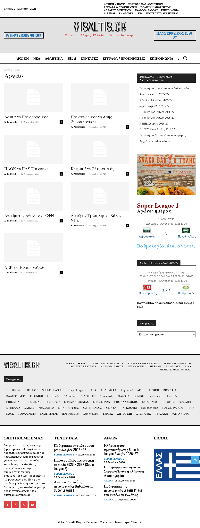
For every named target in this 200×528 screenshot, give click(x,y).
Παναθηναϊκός (187, 236)
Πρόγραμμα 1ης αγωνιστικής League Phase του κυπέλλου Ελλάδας (123, 490)
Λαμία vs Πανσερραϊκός (26, 116)
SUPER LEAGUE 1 (64, 454)
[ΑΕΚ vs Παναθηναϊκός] (33, 247)
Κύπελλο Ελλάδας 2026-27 (155, 100)
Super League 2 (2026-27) (154, 106)
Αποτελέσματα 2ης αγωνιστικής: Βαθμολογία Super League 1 (73, 486)
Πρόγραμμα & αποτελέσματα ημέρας (162, 135)
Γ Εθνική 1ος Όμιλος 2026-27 (156, 112)
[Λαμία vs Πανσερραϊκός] (33, 97)
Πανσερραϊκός (148, 293)
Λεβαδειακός (147, 236)
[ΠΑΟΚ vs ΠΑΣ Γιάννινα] (33, 149)
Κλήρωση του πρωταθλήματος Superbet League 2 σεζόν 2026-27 (123, 449)
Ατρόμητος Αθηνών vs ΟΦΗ (29, 215)
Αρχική (8, 69)
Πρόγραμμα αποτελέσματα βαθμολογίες (164, 88)
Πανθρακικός (186, 293)
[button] (185, 58)
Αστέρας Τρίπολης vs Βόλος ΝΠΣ (96, 218)
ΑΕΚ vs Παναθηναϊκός (24, 267)
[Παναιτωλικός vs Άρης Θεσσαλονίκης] (100, 97)
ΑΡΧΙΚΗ (108, 480)
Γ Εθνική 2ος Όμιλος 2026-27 (156, 117)
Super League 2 (64, 473)
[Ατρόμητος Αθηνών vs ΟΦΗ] (33, 196)
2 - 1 (166, 290)
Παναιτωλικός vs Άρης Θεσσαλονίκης (91, 119)
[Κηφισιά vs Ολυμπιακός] (100, 149)
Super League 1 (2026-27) (154, 94)
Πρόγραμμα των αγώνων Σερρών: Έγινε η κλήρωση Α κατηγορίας (124, 471)
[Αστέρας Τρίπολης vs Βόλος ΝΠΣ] (100, 196)
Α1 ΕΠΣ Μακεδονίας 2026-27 (157, 129)
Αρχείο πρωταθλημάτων (154, 141)
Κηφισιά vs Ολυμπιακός (92, 168)
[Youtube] (32, 504)
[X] (24, 504)
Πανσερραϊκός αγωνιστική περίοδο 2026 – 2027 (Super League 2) (74, 464)
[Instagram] (15, 504)
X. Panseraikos (11, 122)
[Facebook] (7, 504)
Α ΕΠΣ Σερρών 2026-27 (153, 123)
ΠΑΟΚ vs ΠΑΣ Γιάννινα (26, 168)
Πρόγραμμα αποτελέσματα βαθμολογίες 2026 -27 (74, 447)
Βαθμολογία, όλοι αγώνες (165, 245)
